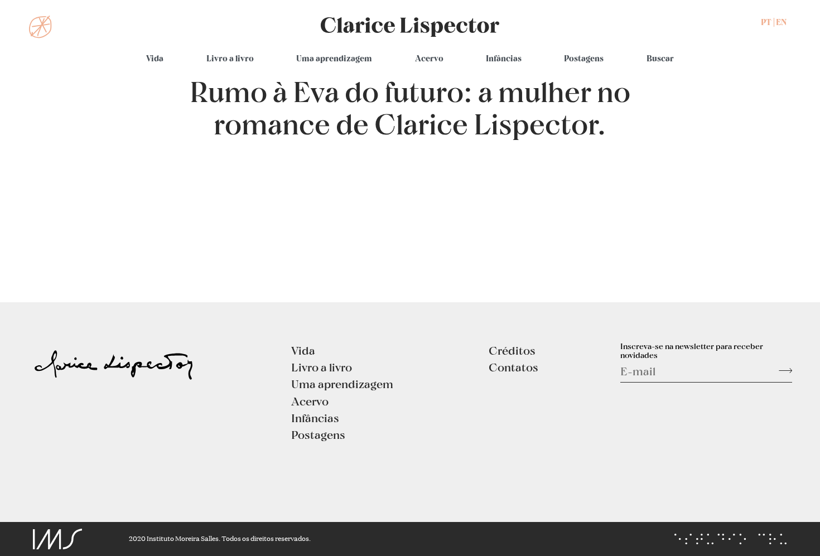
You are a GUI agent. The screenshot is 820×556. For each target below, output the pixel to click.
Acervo (429, 58)
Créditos (512, 350)
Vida (154, 58)
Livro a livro (230, 58)
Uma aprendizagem (334, 58)
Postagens (584, 58)
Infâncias (504, 58)
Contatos (513, 367)
